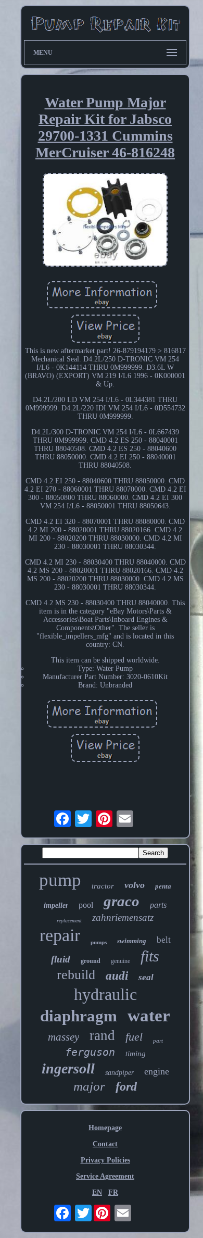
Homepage (105, 1128)
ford (126, 1086)
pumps (99, 942)
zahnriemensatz (123, 917)
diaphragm (78, 1016)
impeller (56, 905)
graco (121, 901)
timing (135, 1053)
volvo (134, 885)
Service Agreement (105, 1176)
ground (90, 961)
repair (60, 935)
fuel (134, 1036)
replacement (69, 920)
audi (117, 975)
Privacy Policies (105, 1160)
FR (113, 1192)
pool (86, 905)
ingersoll (68, 1068)
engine (156, 1071)
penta (163, 886)
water (149, 1015)
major (89, 1086)
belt (164, 940)
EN (97, 1192)
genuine (120, 961)
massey (63, 1037)
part (158, 1040)
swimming (131, 941)
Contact (105, 1144)
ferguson (90, 1052)
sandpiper (119, 1073)
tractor (103, 886)
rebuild (76, 974)
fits (150, 956)
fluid (60, 959)
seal (146, 977)
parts (158, 905)
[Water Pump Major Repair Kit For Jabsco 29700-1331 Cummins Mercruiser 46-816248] (105, 221)
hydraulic (105, 994)
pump (60, 880)
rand (102, 1035)
